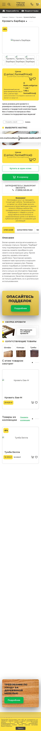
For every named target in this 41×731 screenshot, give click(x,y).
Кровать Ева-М (13, 397)
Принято (20, 728)
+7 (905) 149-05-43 (23, 190)
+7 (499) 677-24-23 (32, 4)
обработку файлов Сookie (10, 721)
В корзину (22, 177)
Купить (27, 122)
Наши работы (12, 11)
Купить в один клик (20, 168)
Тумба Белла (12, 452)
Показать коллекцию (25, 418)
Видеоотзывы (31, 11)
